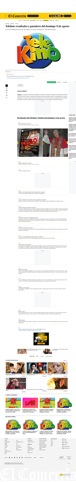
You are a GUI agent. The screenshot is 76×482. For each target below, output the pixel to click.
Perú (17, 440)
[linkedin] (19, 457)
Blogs (17, 448)
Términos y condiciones (43, 440)
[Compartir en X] (7, 93)
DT (5, 448)
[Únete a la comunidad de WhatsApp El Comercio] (51, 82)
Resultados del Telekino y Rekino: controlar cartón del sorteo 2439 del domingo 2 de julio (64, 432)
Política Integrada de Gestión (42, 448)
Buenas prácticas (42, 443)
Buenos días (30, 447)
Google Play (41, 457)
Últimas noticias (7, 441)
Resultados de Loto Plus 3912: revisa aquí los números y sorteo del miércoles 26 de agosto (30, 411)
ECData (6, 443)
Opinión (6, 447)
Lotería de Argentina (49, 356)
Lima (5, 453)
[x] (12, 457)
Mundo (6, 452)
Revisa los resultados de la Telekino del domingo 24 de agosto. (18, 78)
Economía (6, 445)
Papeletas (57, 20)
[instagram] (14, 457)
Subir (68, 463)
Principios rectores (42, 441)
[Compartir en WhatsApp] (7, 88)
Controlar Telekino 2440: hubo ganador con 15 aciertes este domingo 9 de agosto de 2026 (46, 432)
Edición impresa (18, 449)
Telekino (15, 76)
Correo (52, 443)
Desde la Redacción (31, 448)
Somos (6, 449)
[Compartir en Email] (7, 95)
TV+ (16, 444)
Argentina (42, 356)
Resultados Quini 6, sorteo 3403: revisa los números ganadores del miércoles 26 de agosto (12, 411)
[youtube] (17, 457)
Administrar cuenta (31, 441)
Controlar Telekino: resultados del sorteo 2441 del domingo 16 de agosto (30, 432)
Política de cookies (42, 449)
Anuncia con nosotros (42, 444)
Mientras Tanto (30, 452)
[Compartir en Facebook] (7, 90)
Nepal (41, 20)
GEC (51, 440)
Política (6, 444)
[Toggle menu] (6, 16)
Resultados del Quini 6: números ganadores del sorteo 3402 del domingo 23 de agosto (47, 411)
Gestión (52, 441)
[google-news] (22, 457)
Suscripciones (30, 440)
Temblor (37, 20)
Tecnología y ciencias (19, 441)
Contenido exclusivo (8, 451)
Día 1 (28, 451)
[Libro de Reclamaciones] (69, 457)
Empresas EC (45, 20)
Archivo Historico (19, 447)
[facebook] (9, 457)
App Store (35, 457)
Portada (6, 440)
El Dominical (18, 445)
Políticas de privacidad (42, 445)
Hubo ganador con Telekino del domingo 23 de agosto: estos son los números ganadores (64, 411)
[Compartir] (7, 85)
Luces (17, 443)
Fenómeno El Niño (26, 20)
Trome (52, 444)
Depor (52, 445)
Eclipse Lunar (51, 20)
